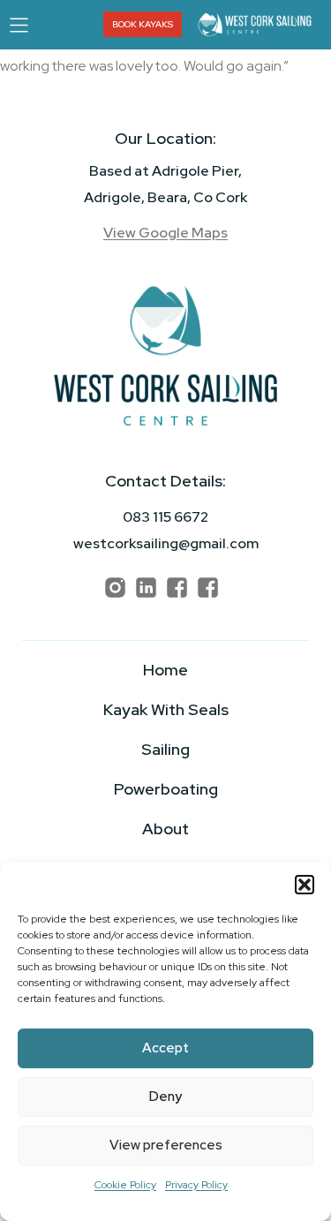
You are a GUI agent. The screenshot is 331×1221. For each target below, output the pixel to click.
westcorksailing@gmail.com (166, 543)
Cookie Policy (125, 1185)
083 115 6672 (165, 517)
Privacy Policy (196, 1185)
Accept (165, 1048)
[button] (304, 884)
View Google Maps (165, 232)
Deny (165, 1096)
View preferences (165, 1145)
